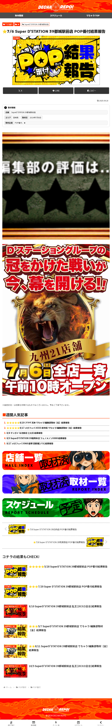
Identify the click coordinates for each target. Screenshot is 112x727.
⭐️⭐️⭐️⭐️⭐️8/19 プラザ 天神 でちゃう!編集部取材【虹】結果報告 (38, 422)
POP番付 (9, 24)
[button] (91, 90)
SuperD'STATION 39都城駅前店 (36, 24)
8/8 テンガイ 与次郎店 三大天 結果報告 (24, 432)
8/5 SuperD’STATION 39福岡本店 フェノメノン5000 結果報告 (36, 438)
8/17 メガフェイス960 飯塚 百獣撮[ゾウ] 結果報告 (30, 443)
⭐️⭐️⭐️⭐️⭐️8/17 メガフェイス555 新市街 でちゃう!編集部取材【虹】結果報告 (44, 427)
